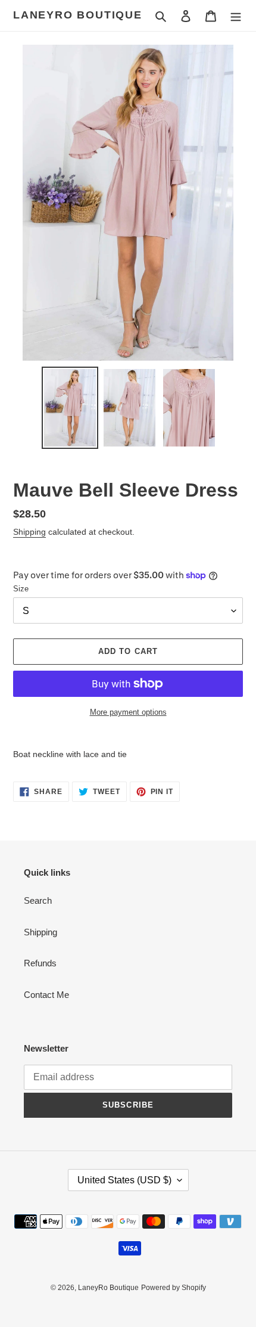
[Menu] (235, 16)
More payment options (128, 712)
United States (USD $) (124, 1180)
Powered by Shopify (173, 1287)
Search (38, 900)
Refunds (40, 963)
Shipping (29, 532)
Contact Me (46, 995)
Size (21, 588)
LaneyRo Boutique (77, 15)
